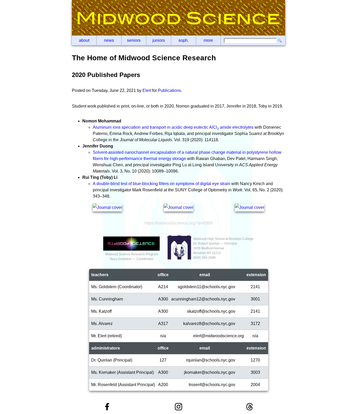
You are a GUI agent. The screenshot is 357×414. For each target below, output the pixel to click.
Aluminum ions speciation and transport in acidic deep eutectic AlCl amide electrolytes (173, 127)
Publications (169, 90)
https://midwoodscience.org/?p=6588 (178, 223)
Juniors (158, 40)
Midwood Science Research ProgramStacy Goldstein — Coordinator (131, 256)
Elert (146, 90)
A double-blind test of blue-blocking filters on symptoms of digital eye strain (161, 183)
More (208, 40)
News (109, 40)
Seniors (134, 40)
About (84, 40)
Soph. (184, 40)
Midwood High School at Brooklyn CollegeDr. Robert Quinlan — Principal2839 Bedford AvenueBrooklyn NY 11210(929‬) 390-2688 (223, 248)
